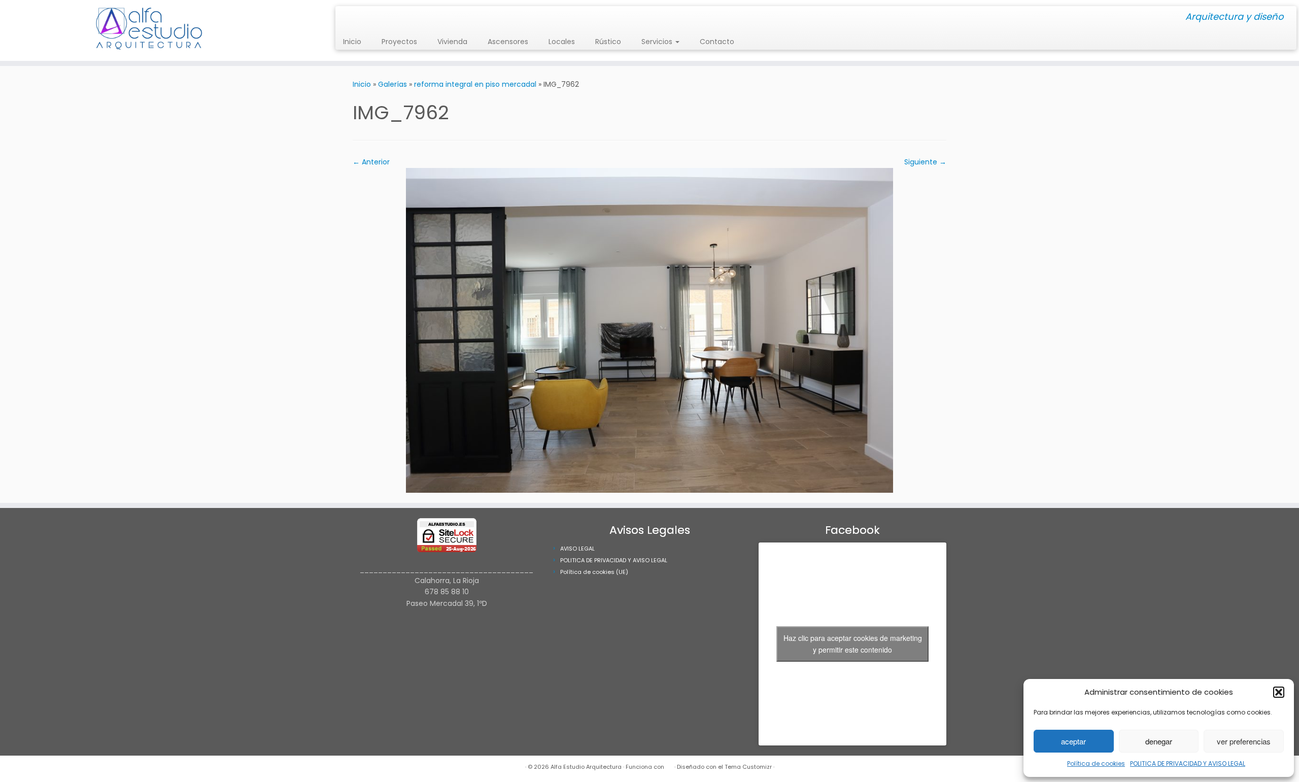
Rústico (608, 42)
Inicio (352, 42)
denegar (1158, 741)
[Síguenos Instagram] (346, 17)
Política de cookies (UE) (594, 572)
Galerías (392, 84)
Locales (562, 42)
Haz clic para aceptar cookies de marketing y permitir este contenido (852, 644)
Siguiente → (925, 162)
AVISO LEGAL (577, 549)
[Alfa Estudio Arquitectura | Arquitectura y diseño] (150, 30)
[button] (1279, 692)
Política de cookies (1096, 763)
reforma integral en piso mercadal (475, 84)
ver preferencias (1244, 741)
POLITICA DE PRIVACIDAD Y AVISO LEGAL (1187, 763)
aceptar (1073, 741)
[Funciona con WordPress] (669, 764)
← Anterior (371, 162)
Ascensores (508, 42)
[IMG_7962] (649, 330)
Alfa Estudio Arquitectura (586, 767)
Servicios (657, 42)
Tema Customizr (748, 767)
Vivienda (452, 42)
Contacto (717, 42)
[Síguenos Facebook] (353, 17)
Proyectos (399, 42)
